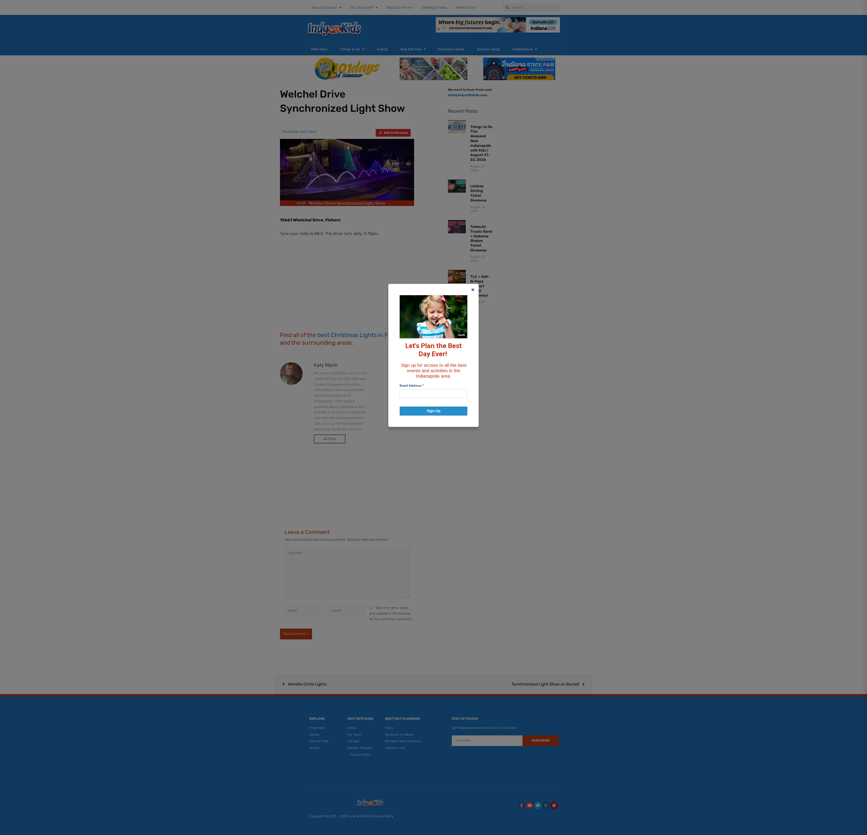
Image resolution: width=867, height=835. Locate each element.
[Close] (472, 289)
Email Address (412, 385)
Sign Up (433, 411)
